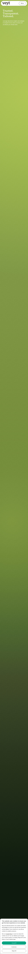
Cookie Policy (9, 934)
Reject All (14, 950)
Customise (14, 947)
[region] (14, 936)
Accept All (14, 943)
